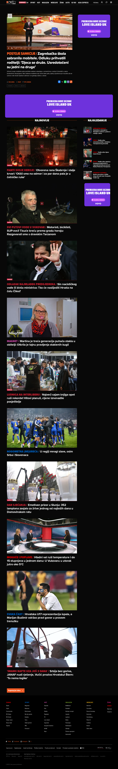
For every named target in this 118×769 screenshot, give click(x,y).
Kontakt (59, 748)
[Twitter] (62, 81)
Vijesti (7, 705)
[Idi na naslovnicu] (11, 4)
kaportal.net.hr (48, 756)
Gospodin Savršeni (48, 725)
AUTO (68, 2)
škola (16, 86)
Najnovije (109, 709)
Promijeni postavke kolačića (70, 748)
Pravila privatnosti (50, 748)
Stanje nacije (9, 720)
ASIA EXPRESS (83, 2)
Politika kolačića (38, 748)
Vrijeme (8, 725)
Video (109, 706)
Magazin (45, 2)
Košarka (27, 717)
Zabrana (22, 86)
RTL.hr (8, 756)
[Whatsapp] (65, 81)
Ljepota (67, 714)
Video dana (89, 728)
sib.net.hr (39, 756)
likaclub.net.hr (28, 758)
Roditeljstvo (68, 725)
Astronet (89, 705)
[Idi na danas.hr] (23, 2)
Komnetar (89, 714)
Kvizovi (88, 725)
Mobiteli (10, 86)
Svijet (7, 708)
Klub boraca (28, 711)
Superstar (46, 723)
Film (45, 708)
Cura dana (89, 708)
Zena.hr (14, 756)
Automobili (68, 734)
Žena (62, 2)
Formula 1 (27, 728)
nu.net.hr (102, 756)
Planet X (89, 720)
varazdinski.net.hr (59, 756)
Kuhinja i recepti (70, 711)
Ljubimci (68, 717)
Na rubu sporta (28, 714)
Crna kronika (9, 711)
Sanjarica (109, 712)
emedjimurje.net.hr (29, 756)
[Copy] (71, 81)
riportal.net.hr (69, 756)
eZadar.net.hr (94, 756)
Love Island (47, 720)
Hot (38, 2)
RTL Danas (27, 82)
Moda (67, 720)
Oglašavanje (17, 748)
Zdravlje (67, 728)
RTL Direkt (8, 717)
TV (44, 717)
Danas (8, 702)
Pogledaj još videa (14, 690)
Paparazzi (46, 714)
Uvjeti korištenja (27, 748)
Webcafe (54, 2)
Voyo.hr (20, 756)
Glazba (45, 711)
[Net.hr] (108, 748)
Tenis (26, 720)
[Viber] (68, 81)
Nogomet (27, 705)
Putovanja (68, 723)
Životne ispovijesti (70, 731)
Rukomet (27, 708)
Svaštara (89, 723)
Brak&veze (68, 705)
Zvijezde (46, 705)
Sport (32, 2)
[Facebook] (59, 81)
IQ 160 (73, 2)
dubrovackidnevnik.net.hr (82, 756)
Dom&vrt (68, 708)
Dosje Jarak (9, 723)
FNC (26, 725)
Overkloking (89, 717)
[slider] (39, 46)
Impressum (9, 748)
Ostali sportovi (28, 723)
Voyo (45, 731)
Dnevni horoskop (91, 711)
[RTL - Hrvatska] (100, 748)
